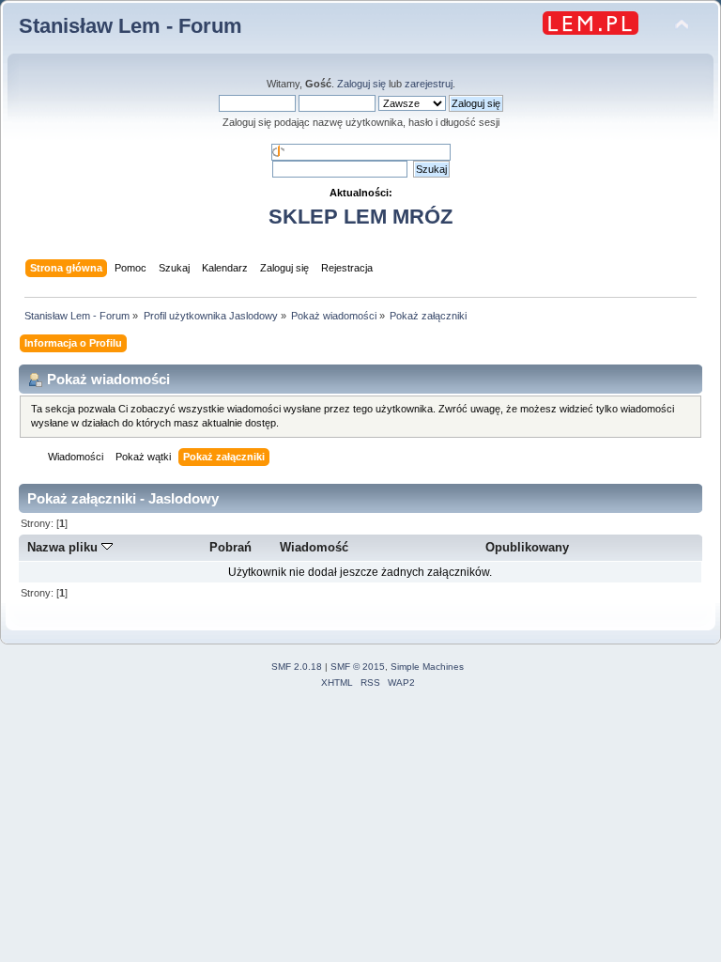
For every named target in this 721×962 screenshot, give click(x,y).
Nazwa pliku (64, 547)
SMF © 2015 (357, 666)
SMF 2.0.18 (296, 666)
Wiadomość (314, 547)
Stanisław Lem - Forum (130, 26)
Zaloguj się (361, 83)
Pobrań (230, 547)
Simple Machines (427, 666)
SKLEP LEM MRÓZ (360, 216)
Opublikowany (527, 547)
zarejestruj (429, 83)
